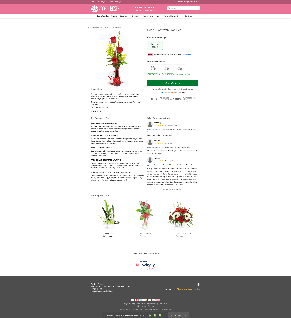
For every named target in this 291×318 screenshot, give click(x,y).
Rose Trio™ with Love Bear (171, 129)
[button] (285, 308)
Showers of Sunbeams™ (170, 165)
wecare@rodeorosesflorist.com (102, 291)
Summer (114, 16)
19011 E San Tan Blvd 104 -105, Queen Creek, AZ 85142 (111, 286)
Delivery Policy (166, 309)
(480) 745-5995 (96, 289)
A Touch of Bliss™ (168, 147)
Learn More (186, 54)
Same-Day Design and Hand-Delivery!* (106, 1)
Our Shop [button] (188, 16)
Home (89, 27)
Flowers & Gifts (97, 27)
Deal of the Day (103, 16)
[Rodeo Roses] (107, 9)
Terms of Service (125, 309)
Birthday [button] (135, 16)
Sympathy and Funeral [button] (151, 16)
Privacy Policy (137, 309)
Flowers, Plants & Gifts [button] (172, 16)
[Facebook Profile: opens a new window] (198, 284)
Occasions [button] (124, 16)
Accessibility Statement (152, 309)
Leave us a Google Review (189, 289)
